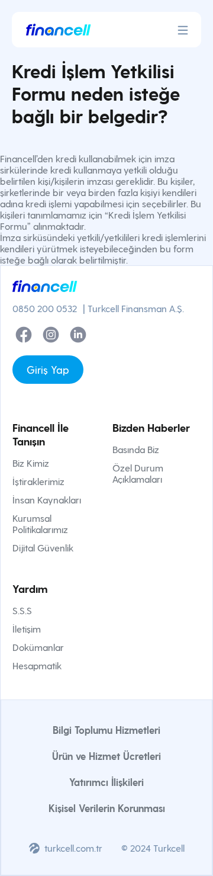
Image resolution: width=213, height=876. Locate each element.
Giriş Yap (48, 369)
